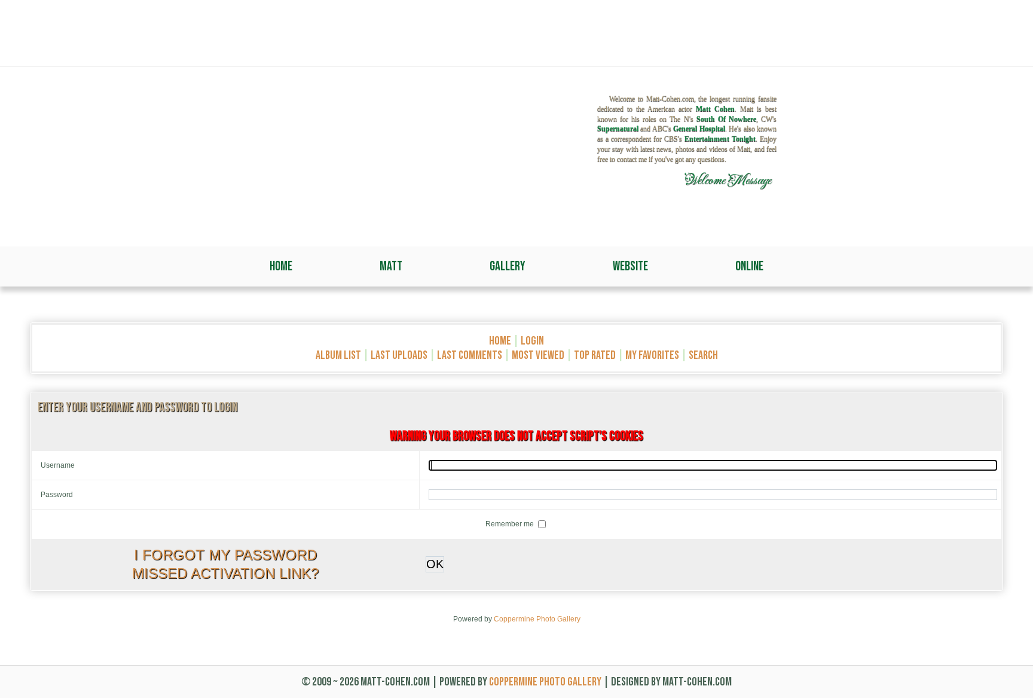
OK (435, 564)
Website (630, 266)
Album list (338, 355)
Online (749, 266)
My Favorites (652, 355)
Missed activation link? (225, 573)
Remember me (510, 524)
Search (703, 355)
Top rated (595, 355)
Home (281, 266)
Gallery (507, 266)
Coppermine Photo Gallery (537, 619)
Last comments (469, 355)
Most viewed (538, 355)
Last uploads (399, 355)
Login (532, 341)
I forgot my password (225, 555)
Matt (391, 266)
